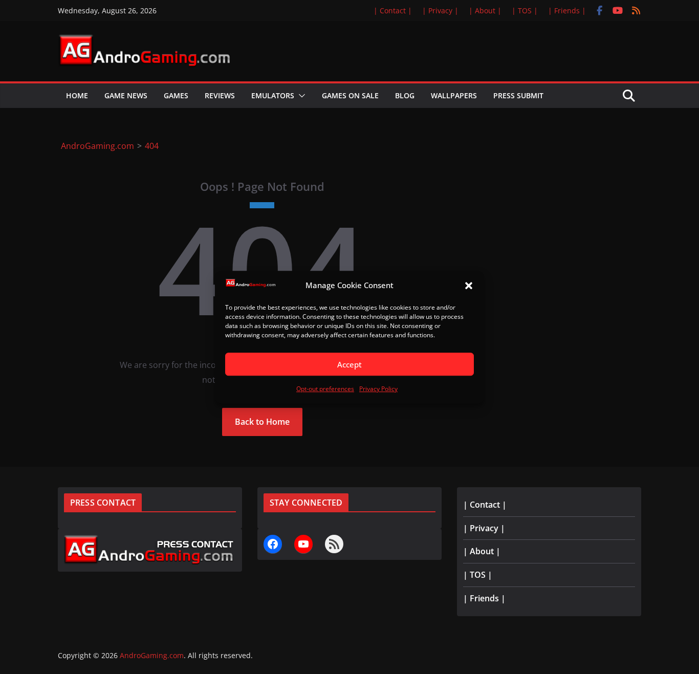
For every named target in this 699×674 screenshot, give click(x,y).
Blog (404, 95)
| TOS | (525, 10)
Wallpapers (454, 95)
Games (176, 95)
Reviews (220, 95)
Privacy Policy (378, 389)
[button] (469, 285)
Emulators (272, 95)
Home (77, 95)
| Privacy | (440, 10)
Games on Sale (350, 95)
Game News (125, 95)
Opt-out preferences (325, 389)
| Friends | (567, 10)
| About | (485, 10)
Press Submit (518, 95)
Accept (349, 364)
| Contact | (393, 10)
